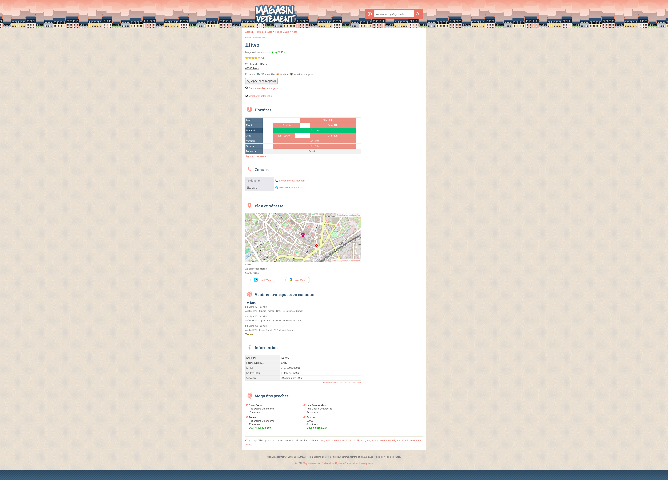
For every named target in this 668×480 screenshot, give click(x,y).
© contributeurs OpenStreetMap (348, 215)
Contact (348, 463)
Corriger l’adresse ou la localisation (346, 261)
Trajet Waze (265, 280)
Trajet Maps (299, 280)
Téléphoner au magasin (292, 180)
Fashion (311, 417)
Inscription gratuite (363, 463)
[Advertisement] (393, 60)
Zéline (252, 417)
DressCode (255, 405)
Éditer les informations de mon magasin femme (342, 382)
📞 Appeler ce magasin (261, 81)
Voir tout (249, 334)
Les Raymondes (316, 405)
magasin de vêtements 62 (381, 440)
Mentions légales (333, 463)
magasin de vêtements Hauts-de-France (343, 440)
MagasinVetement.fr (283, 14)
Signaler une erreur (256, 156)
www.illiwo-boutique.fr (291, 187)
